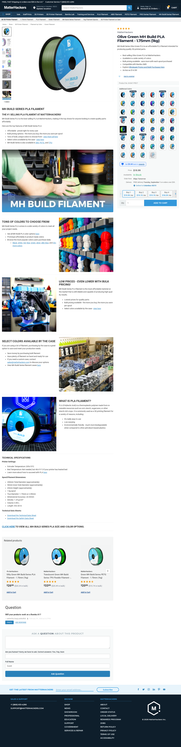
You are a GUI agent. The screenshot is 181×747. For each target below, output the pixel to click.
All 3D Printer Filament (9, 20)
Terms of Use (107, 734)
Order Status (107, 712)
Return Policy (108, 727)
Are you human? (34, 652)
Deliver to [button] (146, 186)
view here (40, 140)
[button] (45, 8)
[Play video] (7, 95)
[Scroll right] (107, 571)
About (103, 704)
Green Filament (54, 20)
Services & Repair (73, 730)
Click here (8, 526)
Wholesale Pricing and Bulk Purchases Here (146, 67)
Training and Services (85, 14)
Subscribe (108, 690)
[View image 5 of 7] (7, 74)
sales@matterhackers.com (18, 362)
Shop (67, 704)
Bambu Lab (69, 14)
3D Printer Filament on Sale (110, 20)
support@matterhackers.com (27, 708)
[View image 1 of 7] (7, 31)
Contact (104, 708)
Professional (71, 716)
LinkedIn (154, 689)
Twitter (143, 689)
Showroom (70, 712)
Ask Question (57, 674)
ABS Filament (116, 14)
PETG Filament (131, 14)
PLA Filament (102, 14)
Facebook (138, 689)
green (33, 243)
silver (38, 243)
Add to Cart (160, 203)
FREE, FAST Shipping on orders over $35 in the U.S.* (22, 2)
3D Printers (38, 14)
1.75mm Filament (26, 20)
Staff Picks (27, 14)
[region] (63, 64)
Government (71, 727)
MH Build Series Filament (169, 14)
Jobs (102, 723)
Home (4, 24)
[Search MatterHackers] (129, 7)
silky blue (45, 243)
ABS (37, 143)
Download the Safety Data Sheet (20, 518)
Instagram (148, 689)
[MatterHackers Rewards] (122, 164)
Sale (18, 14)
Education (70, 719)
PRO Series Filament (148, 14)
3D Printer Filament (54, 14)
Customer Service (52, 2)
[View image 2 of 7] (7, 42)
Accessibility (107, 738)
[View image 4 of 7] (7, 63)
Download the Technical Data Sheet (21, 515)
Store (11, 24)
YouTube (164, 689)
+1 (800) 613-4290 (67, 2)
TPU (50, 143)
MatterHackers (125, 32)
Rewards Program (110, 719)
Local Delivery (108, 716)
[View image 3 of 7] (7, 53)
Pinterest (159, 689)
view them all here (50, 137)
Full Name (9, 662)
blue (28, 243)
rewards (141, 164)
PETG (42, 143)
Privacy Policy (108, 730)
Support (69, 723)
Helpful (9, 622)
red (24, 243)
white (20, 243)
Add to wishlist (129, 76)
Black (15, 243)
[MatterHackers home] (15, 8)
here (37, 234)
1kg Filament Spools (90, 20)
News (67, 708)
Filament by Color (36, 24)
